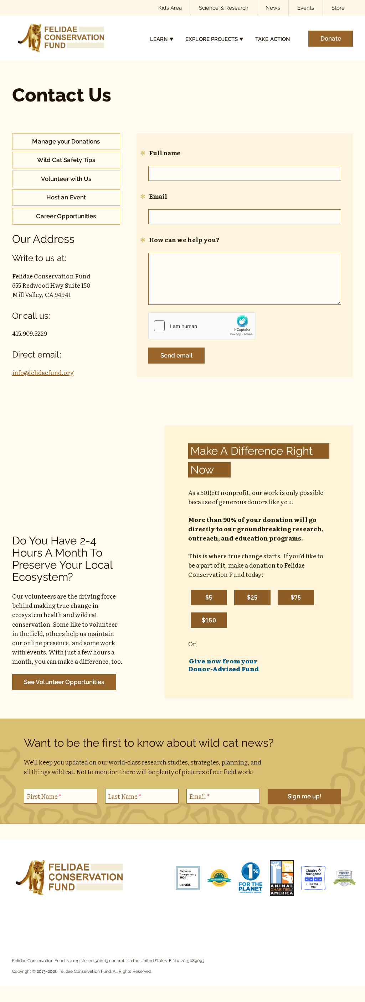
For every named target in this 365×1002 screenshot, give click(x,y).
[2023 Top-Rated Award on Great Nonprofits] (216, 879)
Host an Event (66, 197)
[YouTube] (85, 918)
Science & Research (223, 8)
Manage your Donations (66, 141)
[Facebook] (37, 918)
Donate (330, 38)
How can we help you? (183, 239)
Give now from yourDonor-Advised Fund (223, 665)
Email (157, 196)
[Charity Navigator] (310, 879)
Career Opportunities (66, 216)
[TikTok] (69, 918)
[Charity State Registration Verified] (341, 879)
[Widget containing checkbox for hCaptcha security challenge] (202, 325)
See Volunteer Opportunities (64, 681)
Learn (159, 39)
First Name (44, 796)
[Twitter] (117, 918)
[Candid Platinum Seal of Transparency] (184, 879)
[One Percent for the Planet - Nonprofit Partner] (247, 879)
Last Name (124, 796)
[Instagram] (53, 918)
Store (338, 8)
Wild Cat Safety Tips (66, 159)
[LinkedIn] (101, 918)
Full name (164, 152)
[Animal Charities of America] (278, 879)
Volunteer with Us (66, 178)
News (273, 8)
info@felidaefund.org (43, 372)
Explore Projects (211, 39)
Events (305, 8)
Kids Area (169, 8)
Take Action (273, 39)
